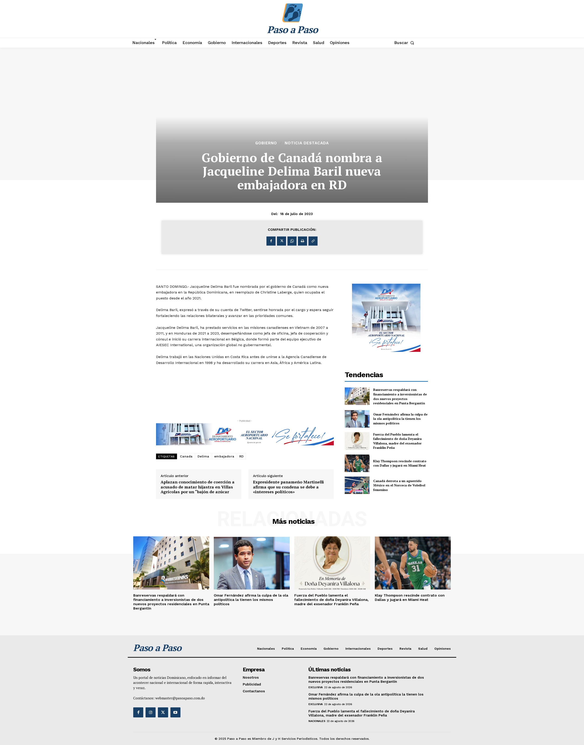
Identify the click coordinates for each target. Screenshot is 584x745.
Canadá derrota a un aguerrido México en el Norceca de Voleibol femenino (399, 485)
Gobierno (266, 143)
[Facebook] (271, 241)
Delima (203, 456)
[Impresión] (302, 241)
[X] (281, 241)
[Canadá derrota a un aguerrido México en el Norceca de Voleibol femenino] (357, 485)
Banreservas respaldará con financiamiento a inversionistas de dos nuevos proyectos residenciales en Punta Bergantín (400, 396)
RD (241, 456)
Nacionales (316, 721)
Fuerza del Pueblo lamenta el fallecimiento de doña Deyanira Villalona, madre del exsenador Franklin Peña (397, 441)
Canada (186, 456)
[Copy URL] (313, 241)
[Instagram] (151, 712)
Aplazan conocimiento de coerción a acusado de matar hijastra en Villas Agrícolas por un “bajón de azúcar (198, 487)
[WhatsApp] (292, 241)
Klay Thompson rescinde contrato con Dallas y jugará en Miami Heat (399, 463)
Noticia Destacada (307, 143)
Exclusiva (315, 687)
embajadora (224, 456)
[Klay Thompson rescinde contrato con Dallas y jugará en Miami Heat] (357, 463)
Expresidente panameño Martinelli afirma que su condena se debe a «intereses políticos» (288, 487)
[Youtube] (175, 712)
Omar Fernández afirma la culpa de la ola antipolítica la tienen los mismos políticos (400, 418)
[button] (405, 43)
